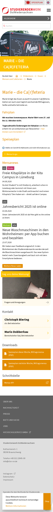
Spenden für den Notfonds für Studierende (21, 492)
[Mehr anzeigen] (48, 321)
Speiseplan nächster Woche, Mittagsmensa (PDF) (27, 365)
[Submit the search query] (4, 26)
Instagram (8, 473)
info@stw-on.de (10, 461)
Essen (40, 76)
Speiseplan (37, 2)
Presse (6, 414)
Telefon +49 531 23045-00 (14, 458)
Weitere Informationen (16, 506)
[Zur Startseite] (21, 10)
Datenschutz (8, 476)
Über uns (7, 401)
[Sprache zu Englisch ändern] (48, 2)
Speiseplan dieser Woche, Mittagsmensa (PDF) (26, 353)
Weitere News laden (12, 266)
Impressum (8, 479)
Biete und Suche (11, 420)
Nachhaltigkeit (11, 407)
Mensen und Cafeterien (12, 79)
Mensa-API (9, 382)
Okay (47, 501)
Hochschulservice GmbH (15, 432)
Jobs (5, 426)
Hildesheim (9, 18)
